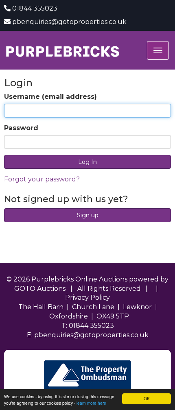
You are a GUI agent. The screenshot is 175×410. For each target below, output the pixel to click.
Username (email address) (50, 96)
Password (21, 128)
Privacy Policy (87, 297)
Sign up (87, 215)
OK (147, 398)
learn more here (91, 403)
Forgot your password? (42, 179)
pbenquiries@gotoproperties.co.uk (69, 22)
